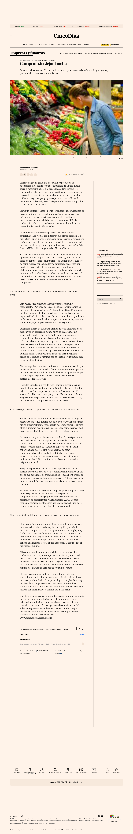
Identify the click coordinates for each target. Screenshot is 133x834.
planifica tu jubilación (55, 772)
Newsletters (71, 829)
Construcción (88, 53)
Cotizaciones (51, 44)
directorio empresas (81, 772)
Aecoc (53, 644)
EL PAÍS (86, 44)
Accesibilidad (58, 829)
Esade (47, 644)
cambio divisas (68, 772)
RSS (67, 829)
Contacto (12, 829)
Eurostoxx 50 (80, 26)
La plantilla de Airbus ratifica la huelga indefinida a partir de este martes (110, 256)
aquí (60, 653)
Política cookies (26, 829)
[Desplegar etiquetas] (83, 643)
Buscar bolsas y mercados (106, 294)
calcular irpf (16, 772)
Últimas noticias (71, 44)
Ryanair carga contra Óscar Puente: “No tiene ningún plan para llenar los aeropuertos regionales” (109, 263)
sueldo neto (42, 772)
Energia (80, 53)
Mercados (37, 44)
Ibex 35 (17, 26)
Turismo (109, 53)
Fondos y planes (61, 44)
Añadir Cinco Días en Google (76, 174)
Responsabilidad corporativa (28, 644)
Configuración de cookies (36, 829)
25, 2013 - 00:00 (26, 169)
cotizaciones (94, 772)
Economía (44, 44)
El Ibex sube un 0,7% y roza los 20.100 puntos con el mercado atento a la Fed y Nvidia (109, 271)
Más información (25, 653)
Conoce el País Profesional (66, 782)
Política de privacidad (48, 829)
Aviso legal (18, 829)
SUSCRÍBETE (105, 45)
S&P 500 (35, 26)
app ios (107, 772)
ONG (68, 644)
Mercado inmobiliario (99, 53)
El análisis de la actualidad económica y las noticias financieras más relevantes (45, 629)
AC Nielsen (41, 644)
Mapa (63, 829)
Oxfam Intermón (61, 644)
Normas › (81, 634)
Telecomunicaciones (71, 53)
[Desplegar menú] (11, 35)
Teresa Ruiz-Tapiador (29, 167)
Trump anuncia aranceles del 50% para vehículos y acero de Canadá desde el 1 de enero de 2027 (109, 279)
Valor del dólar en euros (105, 26)
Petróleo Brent (58, 26)
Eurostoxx (105, 303)
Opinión (79, 44)
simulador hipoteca (29, 772)
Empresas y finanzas (27, 44)
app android (116, 772)
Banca (62, 53)
